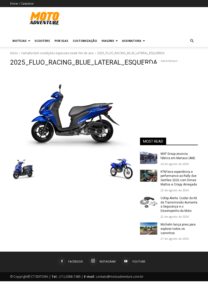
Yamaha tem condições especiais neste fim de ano (57, 53)
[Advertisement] (169, 89)
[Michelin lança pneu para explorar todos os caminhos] (148, 228)
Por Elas (61, 41)
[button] (192, 41)
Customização (85, 41)
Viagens (107, 41)
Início (14, 53)
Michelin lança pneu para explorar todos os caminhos (178, 229)
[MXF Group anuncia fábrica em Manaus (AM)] (148, 158)
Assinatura (131, 41)
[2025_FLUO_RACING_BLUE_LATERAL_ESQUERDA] (71, 112)
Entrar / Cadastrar (22, 3)
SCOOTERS (42, 41)
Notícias (19, 41)
